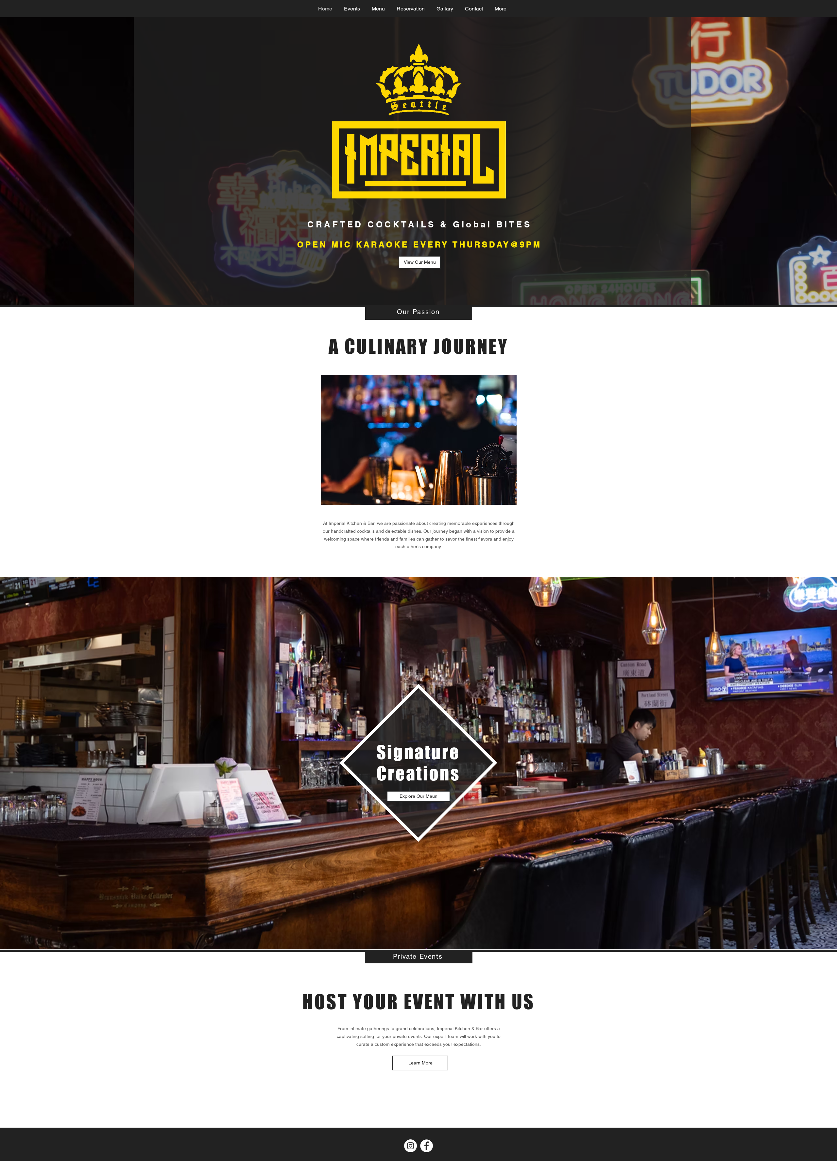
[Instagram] (410, 1145)
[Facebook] (426, 1145)
